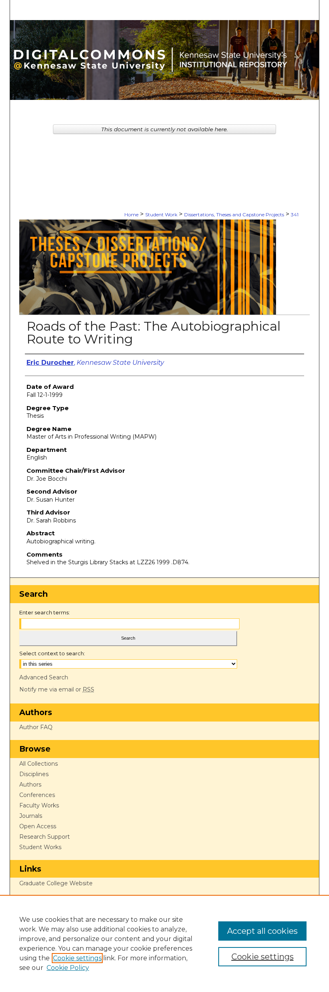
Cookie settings (77, 958)
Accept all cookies (262, 931)
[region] (164, 943)
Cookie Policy (68, 968)
